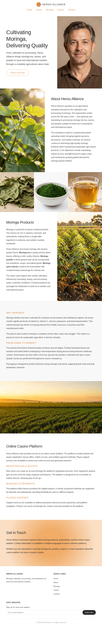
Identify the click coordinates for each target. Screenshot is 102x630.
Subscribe (89, 612)
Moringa (49, 10)
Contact (71, 10)
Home (29, 10)
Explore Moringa (17, 73)
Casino (60, 10)
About (39, 10)
